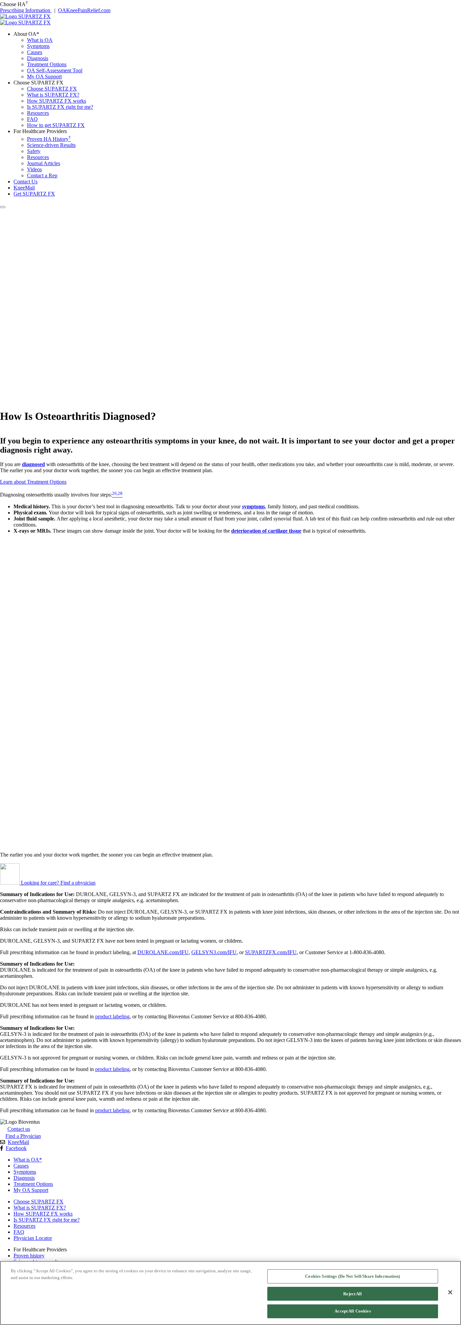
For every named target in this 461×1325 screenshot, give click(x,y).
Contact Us (25, 181)
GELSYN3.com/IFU (214, 952)
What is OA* (27, 1160)
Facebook (16, 1148)
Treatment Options (46, 64)
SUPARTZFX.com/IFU (271, 952)
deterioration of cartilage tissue (266, 531)
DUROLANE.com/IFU (163, 952)
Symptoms (38, 46)
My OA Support (44, 76)
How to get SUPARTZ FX (56, 125)
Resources (38, 113)
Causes (34, 52)
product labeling (112, 1016)
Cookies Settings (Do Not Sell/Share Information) (352, 1276)
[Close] (450, 1292)
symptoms (253, 506)
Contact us (18, 1129)
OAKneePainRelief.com (84, 10)
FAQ (32, 119)
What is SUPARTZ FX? (53, 95)
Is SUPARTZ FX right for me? (60, 107)
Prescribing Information (26, 10)
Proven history (29, 1255)
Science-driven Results (51, 145)
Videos (34, 169)
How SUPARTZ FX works (56, 101)
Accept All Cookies (352, 1311)
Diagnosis (37, 58)
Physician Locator (32, 1238)
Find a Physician (23, 1136)
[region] (230, 1293)
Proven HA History (49, 139)
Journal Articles (43, 163)
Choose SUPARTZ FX (52, 89)
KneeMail (18, 1142)
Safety (33, 151)
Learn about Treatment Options (33, 482)
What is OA (40, 40)
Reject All (352, 1293)
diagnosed (33, 464)
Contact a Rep (42, 175)
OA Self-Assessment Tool (54, 70)
